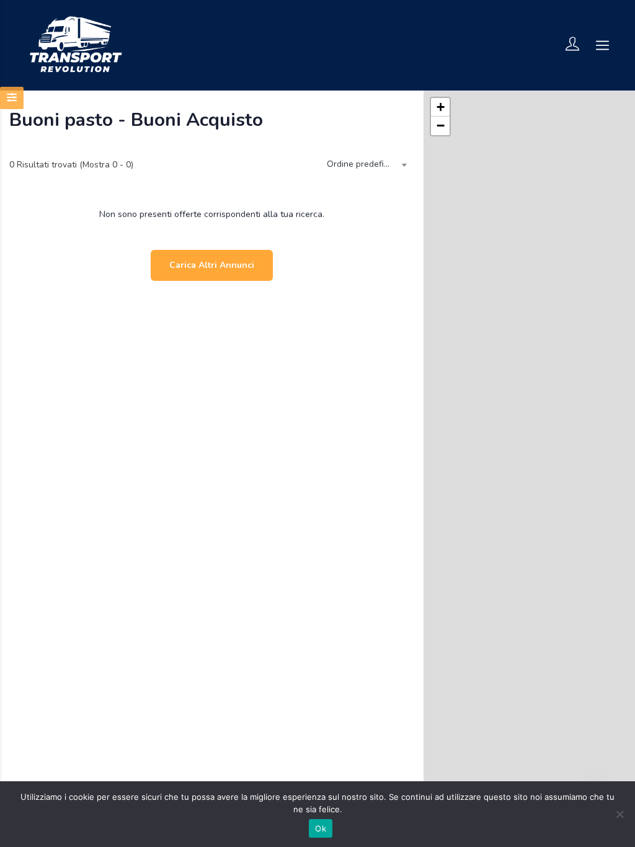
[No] (619, 814)
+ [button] (441, 107)
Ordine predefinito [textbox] (363, 164)
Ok (320, 828)
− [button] (441, 125)
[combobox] (364, 165)
